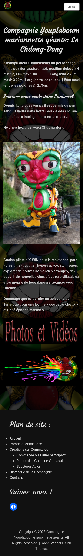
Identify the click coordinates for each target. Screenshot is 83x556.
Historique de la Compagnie (31, 472)
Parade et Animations (26, 444)
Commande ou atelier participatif (40, 455)
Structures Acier (28, 466)
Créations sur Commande (29, 449)
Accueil (15, 438)
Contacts (16, 477)
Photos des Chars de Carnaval (39, 461)
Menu (71, 7)
